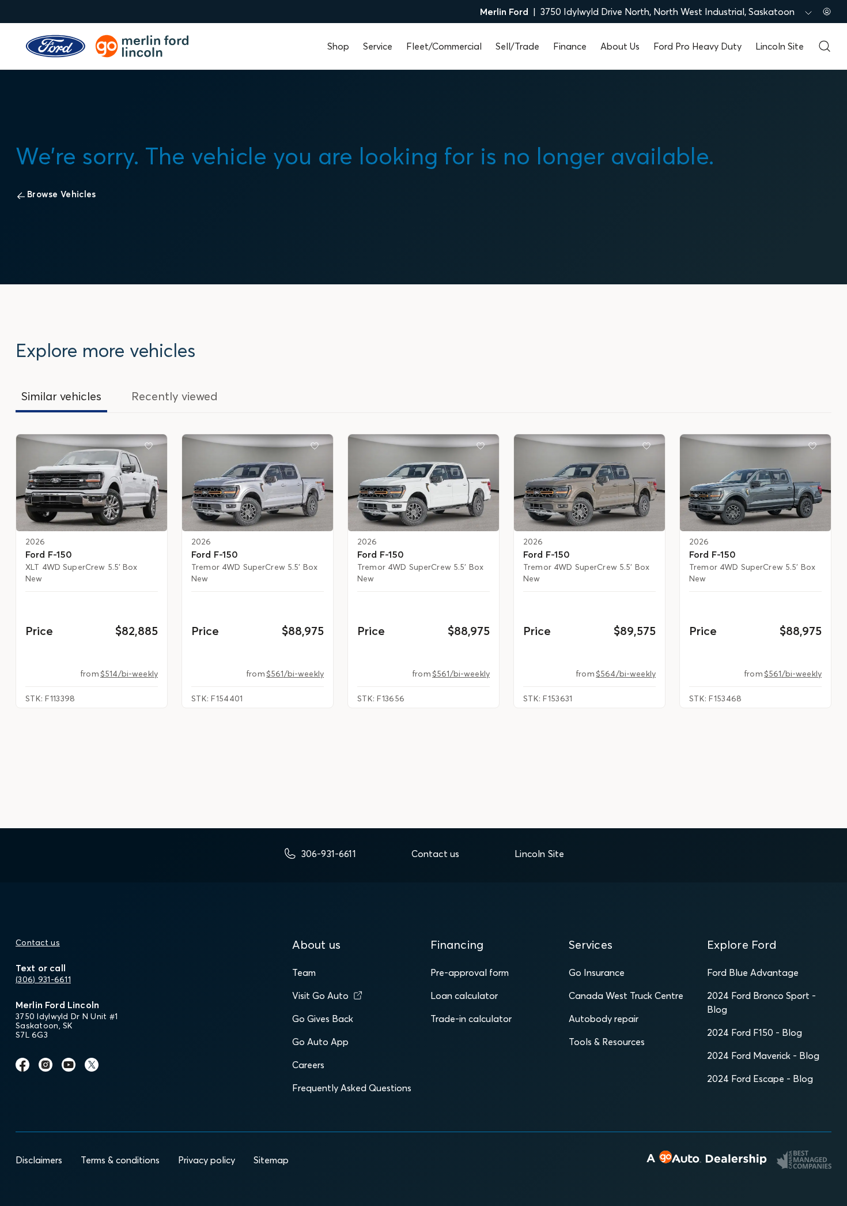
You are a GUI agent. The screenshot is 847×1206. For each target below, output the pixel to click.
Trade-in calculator (471, 1018)
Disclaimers (39, 1160)
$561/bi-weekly (295, 673)
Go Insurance (597, 972)
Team (304, 972)
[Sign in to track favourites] (151, 448)
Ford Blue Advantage (753, 972)
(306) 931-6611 (43, 979)
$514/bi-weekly (129, 673)
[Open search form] (824, 46)
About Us (620, 46)
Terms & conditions (120, 1160)
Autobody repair (603, 1018)
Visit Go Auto (320, 995)
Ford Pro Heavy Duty (697, 46)
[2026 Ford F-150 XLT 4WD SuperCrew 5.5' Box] (91, 482)
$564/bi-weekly (626, 673)
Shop (338, 46)
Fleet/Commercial (444, 46)
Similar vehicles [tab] (61, 396)
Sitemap (271, 1160)
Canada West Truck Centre (626, 995)
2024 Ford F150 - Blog (754, 1032)
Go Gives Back (322, 1018)
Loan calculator (464, 995)
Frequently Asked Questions (351, 1088)
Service (377, 46)
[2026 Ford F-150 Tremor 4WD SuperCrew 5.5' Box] (257, 482)
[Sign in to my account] (826, 11)
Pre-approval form (469, 972)
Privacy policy (206, 1160)
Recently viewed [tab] (174, 396)
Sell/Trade (517, 46)
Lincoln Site (779, 46)
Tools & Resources (607, 1041)
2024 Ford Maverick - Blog (763, 1055)
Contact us (38, 942)
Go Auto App (320, 1041)
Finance (570, 46)
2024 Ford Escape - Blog (760, 1078)
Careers (308, 1064)
